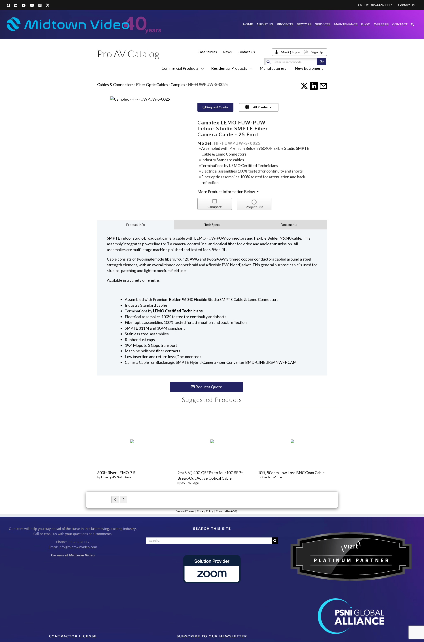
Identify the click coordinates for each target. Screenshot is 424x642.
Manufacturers (273, 68)
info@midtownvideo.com (78, 547)
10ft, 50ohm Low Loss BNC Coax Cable (291, 472)
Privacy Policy (205, 511)
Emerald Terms (185, 511)
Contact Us (246, 52)
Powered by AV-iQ (226, 511)
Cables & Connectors (115, 84)
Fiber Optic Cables (152, 84)
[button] (412, 24)
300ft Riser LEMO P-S (116, 472)
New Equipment (309, 68)
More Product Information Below (226, 191)
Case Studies (207, 52)
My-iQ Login (290, 52)
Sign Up (317, 52)
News (227, 52)
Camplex (177, 84)
